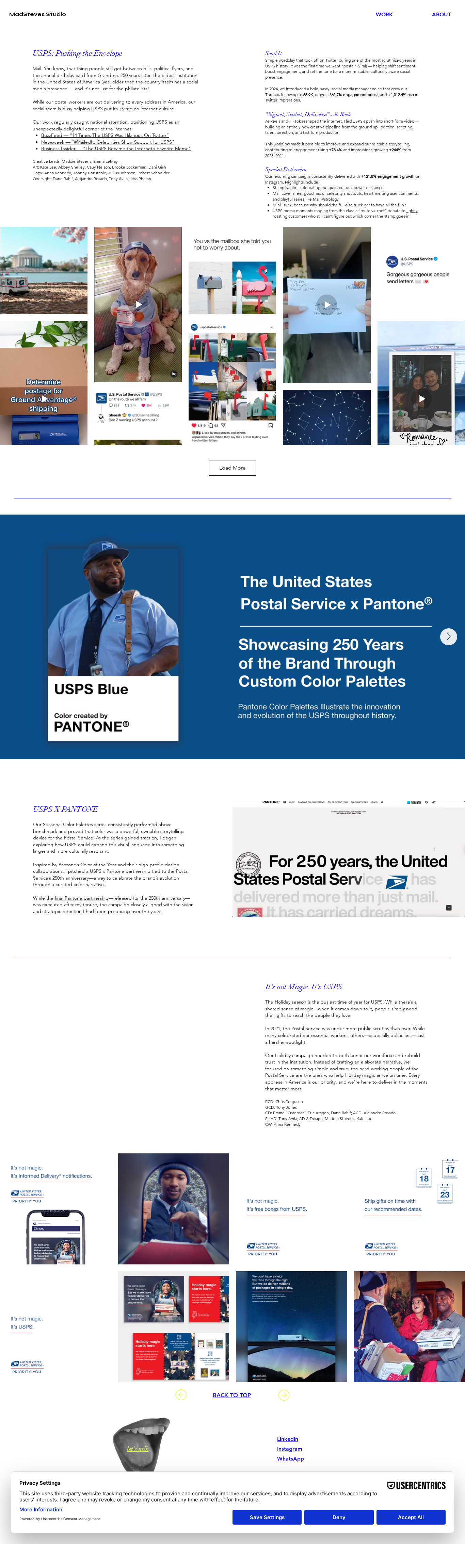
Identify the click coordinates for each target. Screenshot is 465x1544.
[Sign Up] (181, 1395)
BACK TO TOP (232, 1395)
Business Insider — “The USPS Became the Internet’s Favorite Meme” (116, 148)
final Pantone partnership (82, 898)
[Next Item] (448, 636)
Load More (232, 467)
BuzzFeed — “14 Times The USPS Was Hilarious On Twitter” (105, 135)
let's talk (137, 1449)
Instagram (289, 1449)
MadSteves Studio (37, 14)
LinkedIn (287, 1439)
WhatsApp (290, 1458)
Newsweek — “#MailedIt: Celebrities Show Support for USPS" (107, 142)
